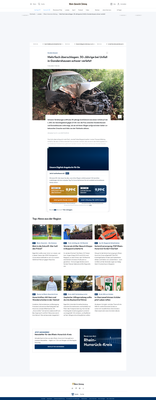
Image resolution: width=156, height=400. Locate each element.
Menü (34, 4)
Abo (114, 4)
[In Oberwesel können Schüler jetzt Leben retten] (109, 283)
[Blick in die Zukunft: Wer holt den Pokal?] (46, 232)
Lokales (39, 14)
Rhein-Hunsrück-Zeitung (50, 14)
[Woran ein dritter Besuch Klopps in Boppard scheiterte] (78, 232)
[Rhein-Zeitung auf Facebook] (76, 388)
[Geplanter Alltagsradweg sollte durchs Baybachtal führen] (78, 283)
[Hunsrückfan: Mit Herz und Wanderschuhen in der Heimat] (46, 283)
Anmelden (123, 4)
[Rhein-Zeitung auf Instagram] (80, 388)
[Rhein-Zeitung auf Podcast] (83, 388)
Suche (43, 4)
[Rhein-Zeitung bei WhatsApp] (72, 388)
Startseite (32, 14)
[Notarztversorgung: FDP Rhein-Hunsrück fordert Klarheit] (109, 232)
